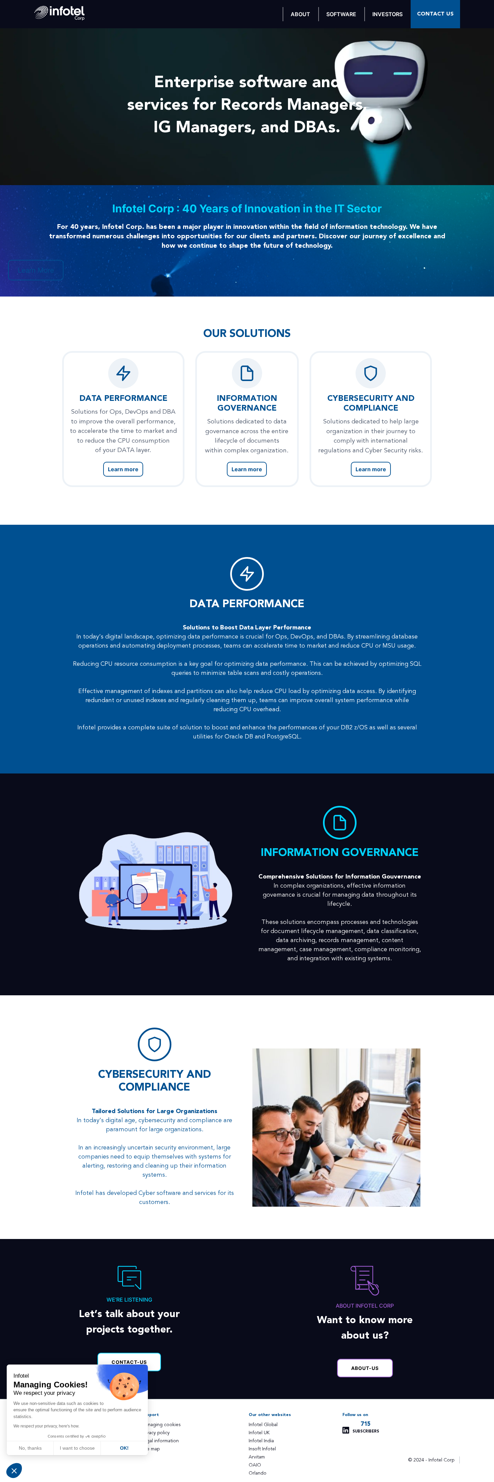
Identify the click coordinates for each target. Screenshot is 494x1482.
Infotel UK (259, 1432)
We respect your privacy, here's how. (46, 1426)
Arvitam (257, 1456)
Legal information (160, 1440)
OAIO (255, 1465)
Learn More (36, 270)
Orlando (257, 1473)
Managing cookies (160, 1424)
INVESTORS (387, 14)
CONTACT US (435, 14)
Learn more (123, 469)
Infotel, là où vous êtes (59, 13)
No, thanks (30, 1448)
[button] (14, 1470)
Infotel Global (263, 1424)
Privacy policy (155, 1432)
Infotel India (261, 1440)
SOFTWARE (341, 14)
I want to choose (77, 1448)
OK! (124, 1448)
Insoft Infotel (262, 1448)
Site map (150, 1448)
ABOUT (300, 14)
